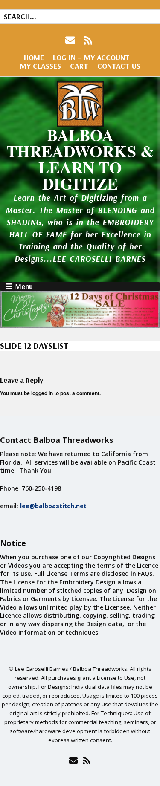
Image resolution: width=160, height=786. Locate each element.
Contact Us (118, 66)
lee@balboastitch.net (53, 506)
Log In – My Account (91, 57)
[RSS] (88, 40)
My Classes (40, 66)
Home (34, 57)
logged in (42, 393)
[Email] (73, 760)
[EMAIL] (71, 40)
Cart (79, 66)
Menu (24, 286)
